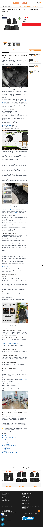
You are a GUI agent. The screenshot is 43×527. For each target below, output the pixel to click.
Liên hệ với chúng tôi (6, 500)
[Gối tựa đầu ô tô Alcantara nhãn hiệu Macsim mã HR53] (31, 54)
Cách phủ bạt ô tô (6, 454)
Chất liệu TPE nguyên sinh (8, 209)
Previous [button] (2, 44)
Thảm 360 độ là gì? (6, 448)
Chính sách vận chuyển (26, 496)
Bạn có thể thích (33, 50)
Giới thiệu (4, 497)
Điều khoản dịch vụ (25, 503)
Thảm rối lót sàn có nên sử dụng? (9, 449)
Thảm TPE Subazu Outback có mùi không (10, 343)
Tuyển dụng (4, 499)
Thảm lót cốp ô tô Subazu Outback (9, 439)
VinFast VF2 (4, 451)
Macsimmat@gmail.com (6, 520)
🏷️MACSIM (8, 483)
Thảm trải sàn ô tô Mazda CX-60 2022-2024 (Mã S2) (25, 484)
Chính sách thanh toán (26, 497)
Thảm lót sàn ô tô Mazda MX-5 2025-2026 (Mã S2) (12, 484)
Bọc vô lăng (4, 437)
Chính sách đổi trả (25, 499)
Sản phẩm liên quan (21, 468)
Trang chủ (4, 496)
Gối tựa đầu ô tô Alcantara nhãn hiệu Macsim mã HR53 (37, 54)
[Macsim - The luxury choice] (20, 2)
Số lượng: (24, 21)
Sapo (31, 525)
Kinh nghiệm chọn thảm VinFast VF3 (9, 452)
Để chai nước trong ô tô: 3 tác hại (9, 445)
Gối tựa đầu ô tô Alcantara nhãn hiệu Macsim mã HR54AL (37, 60)
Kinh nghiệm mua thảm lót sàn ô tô (9, 447)
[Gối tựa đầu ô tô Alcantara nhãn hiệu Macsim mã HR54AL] (31, 60)
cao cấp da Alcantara (11, 437)
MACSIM (35, 53)
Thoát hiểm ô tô (5, 444)
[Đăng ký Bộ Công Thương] (28, 518)
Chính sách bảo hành (6, 125)
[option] (11, 24)
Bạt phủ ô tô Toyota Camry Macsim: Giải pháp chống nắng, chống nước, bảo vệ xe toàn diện (37, 65)
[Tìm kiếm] (38, 2)
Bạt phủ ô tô (4, 435)
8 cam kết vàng (24, 379)
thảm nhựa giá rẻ (15, 212)
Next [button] (21, 44)
